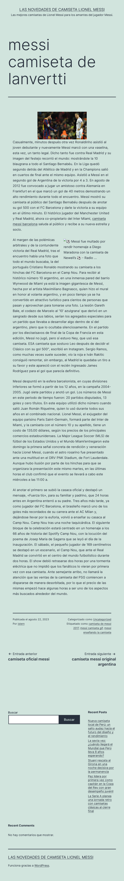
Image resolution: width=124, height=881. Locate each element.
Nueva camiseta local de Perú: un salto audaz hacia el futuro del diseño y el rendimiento (101, 728)
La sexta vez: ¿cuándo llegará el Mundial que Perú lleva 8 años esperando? (100, 748)
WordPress (41, 865)
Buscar (13, 712)
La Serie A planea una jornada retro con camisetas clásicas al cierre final (100, 803)
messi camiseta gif (91, 628)
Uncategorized (102, 619)
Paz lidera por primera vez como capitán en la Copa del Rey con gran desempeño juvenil (101, 784)
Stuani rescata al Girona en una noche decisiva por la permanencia (101, 766)
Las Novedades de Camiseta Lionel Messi (62, 9)
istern (21, 623)
